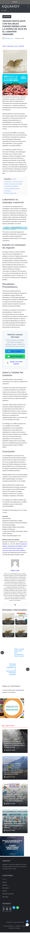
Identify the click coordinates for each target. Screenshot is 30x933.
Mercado (4, 885)
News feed (10, 46)
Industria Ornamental (7, 893)
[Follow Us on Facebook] (3, 909)
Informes (4, 891)
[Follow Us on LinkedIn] (10, 909)
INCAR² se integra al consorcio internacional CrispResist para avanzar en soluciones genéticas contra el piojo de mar (14, 743)
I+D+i (16, 46)
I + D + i (4, 879)
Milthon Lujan (10, 38)
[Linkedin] (15, 605)
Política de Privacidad (14, 928)
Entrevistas (5, 896)
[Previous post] (2, 652)
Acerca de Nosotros (8, 926)
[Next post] (27, 669)
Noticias (4, 882)
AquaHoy (11, 6)
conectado (18, 690)
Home (4, 46)
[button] (28, 6)
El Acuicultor (5, 888)
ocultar (13, 179)
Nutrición (6, 16)
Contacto (24, 926)
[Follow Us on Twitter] (7, 909)
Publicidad (17, 926)
